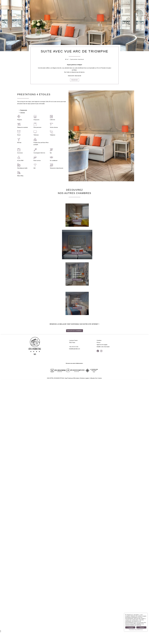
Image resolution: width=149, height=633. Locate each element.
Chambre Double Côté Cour (77, 216)
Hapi (66, 378)
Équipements (23, 110)
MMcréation (76, 378)
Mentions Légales (84, 378)
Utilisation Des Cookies (96, 378)
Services (22, 112)
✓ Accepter (130, 627)
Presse (98, 342)
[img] (77, 244)
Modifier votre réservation (103, 346)
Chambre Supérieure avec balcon (77, 274)
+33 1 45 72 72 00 (73, 346)
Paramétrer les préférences (136, 629)
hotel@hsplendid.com (74, 348)
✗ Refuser (141, 627)
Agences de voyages (102, 344)
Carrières (99, 340)
